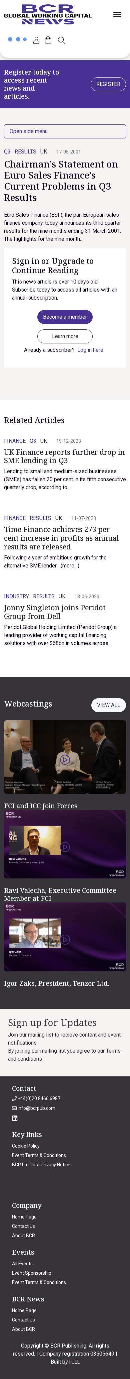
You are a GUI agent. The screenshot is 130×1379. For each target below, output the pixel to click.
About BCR (23, 1235)
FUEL (74, 1362)
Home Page (24, 1216)
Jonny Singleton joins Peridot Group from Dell (55, 612)
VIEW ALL (108, 705)
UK (43, 151)
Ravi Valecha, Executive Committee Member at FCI (60, 894)
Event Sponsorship (31, 1273)
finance (15, 441)
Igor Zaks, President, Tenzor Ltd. (56, 983)
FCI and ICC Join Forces (41, 805)
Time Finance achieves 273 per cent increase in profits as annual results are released (61, 537)
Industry (16, 596)
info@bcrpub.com (36, 1108)
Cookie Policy (26, 1146)
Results (25, 151)
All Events (22, 1263)
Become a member (65, 317)
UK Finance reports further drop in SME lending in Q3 (64, 456)
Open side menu (29, 131)
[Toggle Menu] (117, 14)
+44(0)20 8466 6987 (38, 1098)
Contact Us (23, 1226)
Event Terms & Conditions (39, 1155)
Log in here (90, 350)
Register (108, 84)
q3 (7, 151)
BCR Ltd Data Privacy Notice (41, 1164)
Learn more (65, 336)
